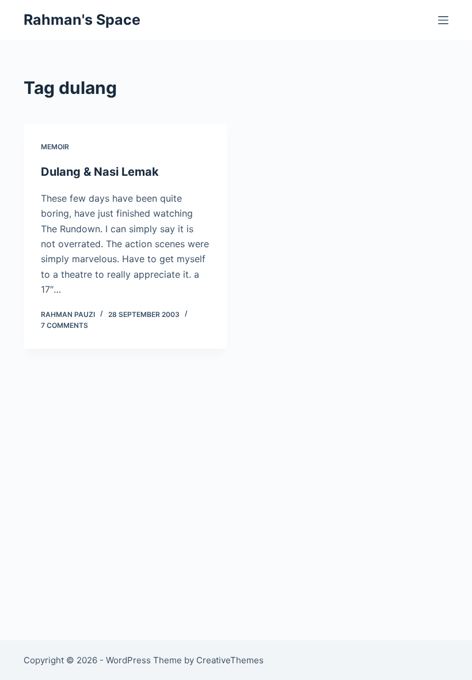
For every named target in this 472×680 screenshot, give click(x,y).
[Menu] (443, 20)
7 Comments (64, 325)
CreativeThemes (230, 660)
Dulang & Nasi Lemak (100, 172)
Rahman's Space (82, 19)
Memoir (55, 146)
